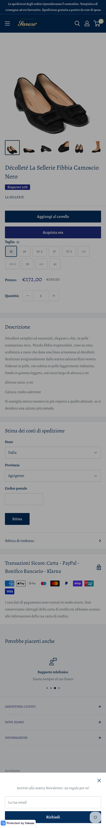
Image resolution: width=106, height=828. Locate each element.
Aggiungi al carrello (53, 216)
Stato (9, 441)
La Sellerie (14, 197)
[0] (97, 23)
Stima (17, 519)
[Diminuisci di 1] (27, 296)
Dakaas (29, 823)
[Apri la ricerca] (77, 23)
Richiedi (53, 817)
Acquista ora (53, 232)
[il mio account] (87, 23)
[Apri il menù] (7, 23)
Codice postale (16, 488)
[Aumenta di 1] (54, 296)
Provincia (12, 465)
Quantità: (12, 295)
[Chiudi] (99, 780)
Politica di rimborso (19, 540)
